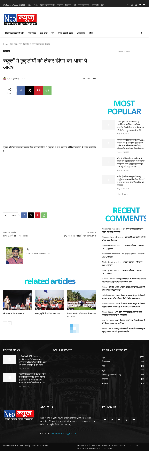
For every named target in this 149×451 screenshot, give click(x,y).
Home (5, 44)
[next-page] (9, 323)
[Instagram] (132, 5)
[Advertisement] (71, 19)
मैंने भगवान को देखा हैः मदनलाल (13, 313)
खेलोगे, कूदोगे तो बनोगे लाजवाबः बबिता (47, 313)
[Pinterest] (38, 90)
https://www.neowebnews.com (38, 253)
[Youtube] (144, 5)
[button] (142, 33)
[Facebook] (128, 5)
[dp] (5, 78)
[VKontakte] (133, 420)
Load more (123, 194)
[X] (136, 5)
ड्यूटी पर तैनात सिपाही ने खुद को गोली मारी (80, 235)
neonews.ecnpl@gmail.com (64, 433)
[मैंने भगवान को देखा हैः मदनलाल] (17, 300)
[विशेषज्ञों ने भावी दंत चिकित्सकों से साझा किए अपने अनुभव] (81, 300)
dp (10, 79)
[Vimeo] (140, 5)
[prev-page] (5, 323)
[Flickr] (119, 420)
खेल (5, 309)
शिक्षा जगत (13, 44)
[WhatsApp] (47, 90)
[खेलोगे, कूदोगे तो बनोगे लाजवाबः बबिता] (49, 300)
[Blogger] (105, 420)
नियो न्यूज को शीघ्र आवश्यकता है (15, 235)
